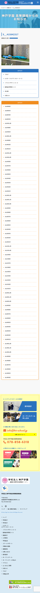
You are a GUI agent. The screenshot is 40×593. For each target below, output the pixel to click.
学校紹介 (5, 520)
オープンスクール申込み (9, 560)
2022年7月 (8, 216)
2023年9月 (8, 161)
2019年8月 (8, 360)
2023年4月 (8, 178)
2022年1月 (8, 242)
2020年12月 (8, 293)
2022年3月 (8, 233)
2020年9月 (8, 305)
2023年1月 (8, 191)
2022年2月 (8, 238)
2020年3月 (8, 331)
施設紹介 (5, 535)
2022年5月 (8, 225)
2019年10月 (8, 352)
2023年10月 (8, 157)
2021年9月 (8, 254)
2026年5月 (8, 110)
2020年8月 (8, 310)
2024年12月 (8, 136)
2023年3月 (8, 182)
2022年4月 (8, 229)
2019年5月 (8, 373)
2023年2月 (8, 187)
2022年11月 (8, 199)
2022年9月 (8, 208)
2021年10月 (8, 250)
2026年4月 (8, 115)
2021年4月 (8, 276)
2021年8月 (8, 259)
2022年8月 (8, 212)
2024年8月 (8, 140)
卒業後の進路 (6, 546)
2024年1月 (8, 149)
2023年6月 (8, 170)
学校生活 (5, 541)
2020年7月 (8, 314)
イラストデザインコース (11, 83)
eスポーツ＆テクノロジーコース (13, 78)
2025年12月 (8, 123)
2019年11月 (8, 348)
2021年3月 (8, 280)
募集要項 (5, 549)
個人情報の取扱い (12, 509)
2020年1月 (8, 339)
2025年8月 (8, 127)
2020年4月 (8, 326)
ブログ (6, 74)
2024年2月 (8, 144)
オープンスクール (7, 557)
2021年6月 (8, 267)
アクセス (5, 563)
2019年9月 (8, 356)
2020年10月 (8, 301)
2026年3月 (8, 119)
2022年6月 (8, 221)
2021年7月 (8, 263)
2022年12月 (8, 195)
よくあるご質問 (7, 565)
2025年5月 (8, 132)
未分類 (6, 91)
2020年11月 (8, 297)
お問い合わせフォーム (20, 434)
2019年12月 (8, 343)
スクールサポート (7, 543)
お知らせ (9, 7)
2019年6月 (8, 369)
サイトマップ (23, 509)
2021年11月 (8, 246)
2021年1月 (8, 288)
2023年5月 (8, 174)
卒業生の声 (6, 574)
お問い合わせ (6, 552)
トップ (2, 7)
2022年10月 (8, 204)
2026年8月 (8, 106)
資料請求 (5, 554)
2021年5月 (8, 271)
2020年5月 (8, 322)
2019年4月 (8, 377)
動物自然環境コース (10, 87)
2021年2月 (8, 284)
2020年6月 (8, 318)
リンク (3, 509)
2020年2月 (8, 335)
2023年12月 (8, 153)
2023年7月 (8, 166)
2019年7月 (8, 365)
